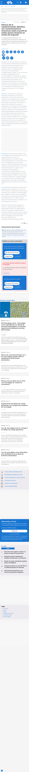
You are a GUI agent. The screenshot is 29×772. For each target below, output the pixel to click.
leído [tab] (8, 548)
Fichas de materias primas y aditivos (15, 477)
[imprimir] (7, 58)
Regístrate (8, 256)
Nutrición (3, 320)
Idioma (24, 22)
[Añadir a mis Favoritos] (3, 58)
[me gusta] (11, 58)
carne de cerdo (7, 615)
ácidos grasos (7, 616)
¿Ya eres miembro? (14, 534)
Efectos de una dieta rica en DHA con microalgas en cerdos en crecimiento (13, 382)
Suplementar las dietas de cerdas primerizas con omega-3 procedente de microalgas (14, 405)
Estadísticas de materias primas (13, 474)
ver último (6, 273)
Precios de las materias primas (13, 471)
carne (4, 610)
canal (4, 611)
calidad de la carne (8, 613)
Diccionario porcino (10, 480)
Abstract (8, 320)
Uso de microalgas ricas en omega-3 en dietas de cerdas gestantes (14, 429)
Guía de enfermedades (11, 486)
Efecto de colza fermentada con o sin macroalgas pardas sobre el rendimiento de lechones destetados (13, 357)
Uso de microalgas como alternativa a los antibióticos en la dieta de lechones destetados (14, 454)
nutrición (5, 608)
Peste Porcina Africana (11, 483)
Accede (17, 256)
